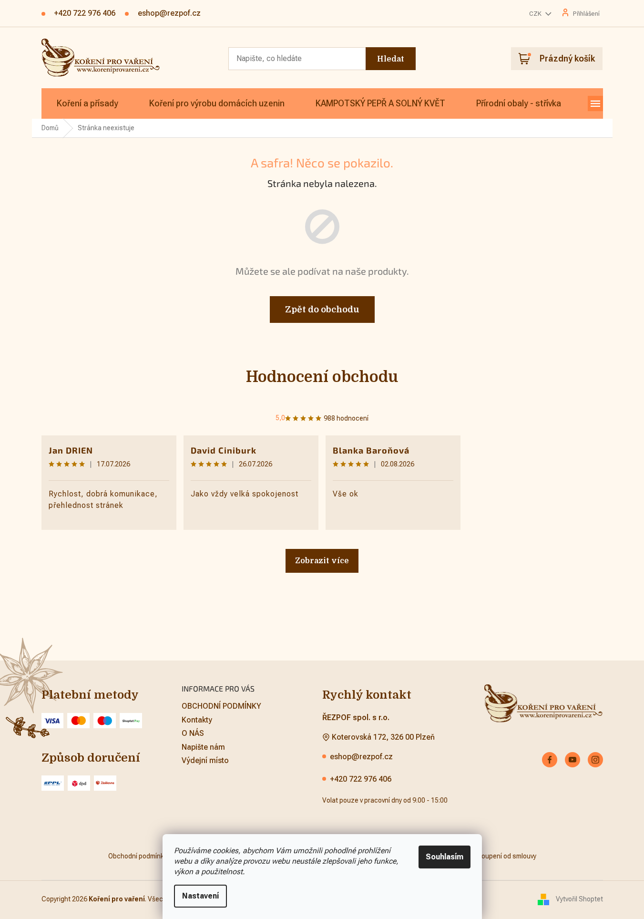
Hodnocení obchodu (322, 377)
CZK (536, 13)
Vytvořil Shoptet (579, 899)
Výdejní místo (205, 760)
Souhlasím (444, 856)
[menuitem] (87, 103)
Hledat (390, 59)
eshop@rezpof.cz (361, 756)
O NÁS (193, 733)
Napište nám (203, 747)
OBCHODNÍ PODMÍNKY (221, 706)
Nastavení (200, 895)
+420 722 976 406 (360, 779)
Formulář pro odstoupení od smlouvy (482, 856)
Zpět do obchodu (322, 309)
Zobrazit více (322, 561)
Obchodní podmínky (137, 856)
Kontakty (197, 719)
